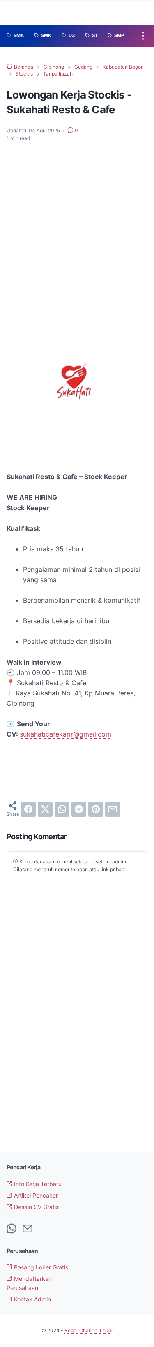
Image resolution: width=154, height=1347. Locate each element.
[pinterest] (95, 809)
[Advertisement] (77, 230)
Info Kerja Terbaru (37, 1183)
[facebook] (28, 809)
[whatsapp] (62, 809)
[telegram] (78, 809)
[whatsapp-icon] (11, 1229)
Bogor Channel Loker (88, 1330)
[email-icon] (27, 1229)
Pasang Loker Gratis (40, 1267)
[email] (112, 809)
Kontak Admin (31, 1299)
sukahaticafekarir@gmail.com (65, 734)
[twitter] (45, 809)
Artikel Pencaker (35, 1195)
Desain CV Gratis (35, 1206)
